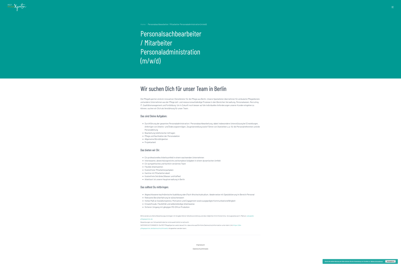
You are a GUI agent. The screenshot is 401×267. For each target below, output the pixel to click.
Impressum (200, 245)
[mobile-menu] (389, 7)
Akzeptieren (390, 261)
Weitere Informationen (377, 261)
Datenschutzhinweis (200, 249)
